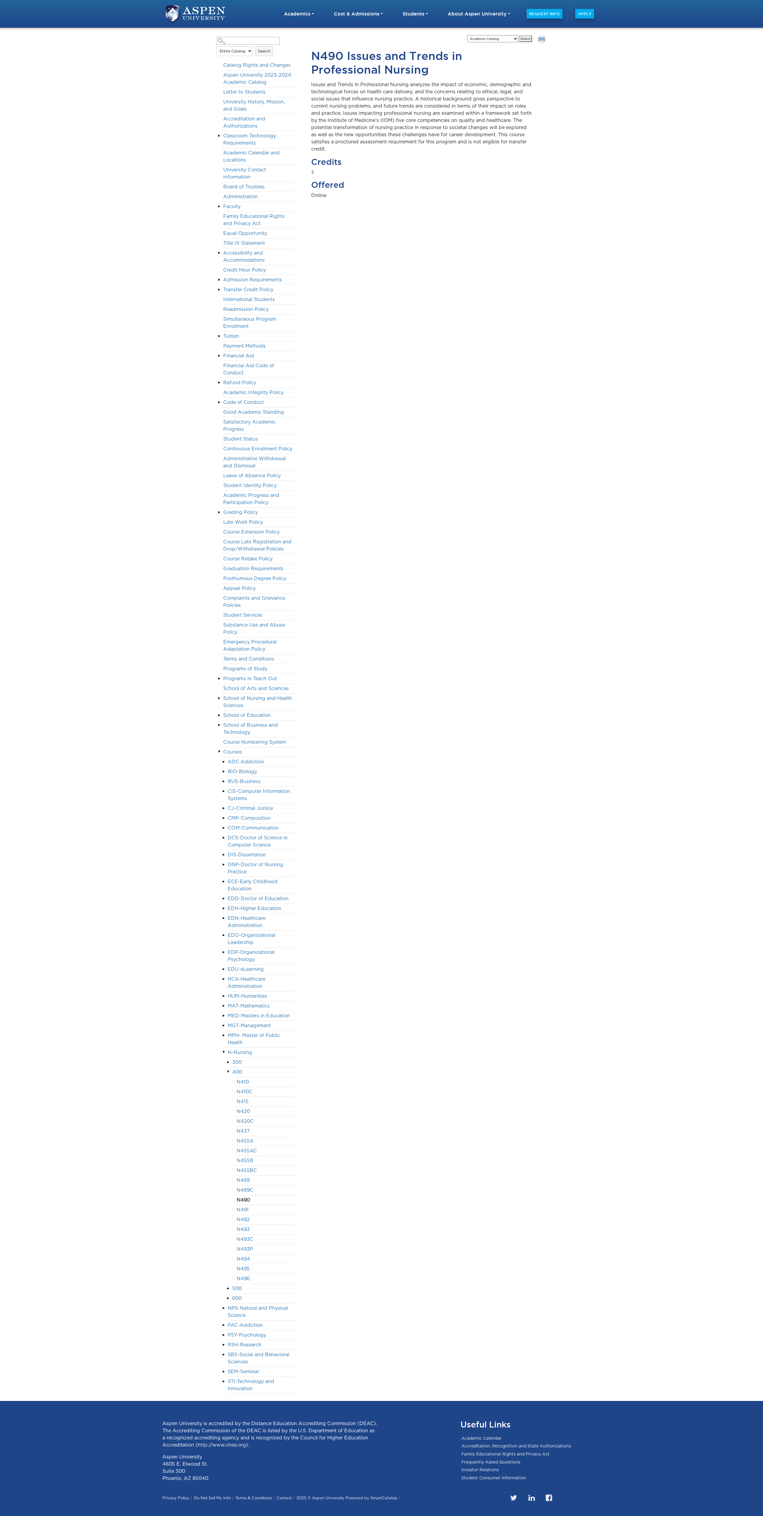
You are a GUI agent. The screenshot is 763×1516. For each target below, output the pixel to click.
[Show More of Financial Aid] (219, 356)
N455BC (247, 1170)
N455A (245, 1141)
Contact (284, 1498)
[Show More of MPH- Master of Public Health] (224, 1035)
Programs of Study (245, 669)
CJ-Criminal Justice (250, 808)
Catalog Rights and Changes (257, 65)
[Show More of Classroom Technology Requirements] (219, 136)
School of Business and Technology (250, 728)
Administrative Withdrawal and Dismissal (254, 462)
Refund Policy (239, 382)
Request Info (544, 14)
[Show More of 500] (228, 1288)
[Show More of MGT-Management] (224, 1025)
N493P (245, 1249)
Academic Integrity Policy (253, 392)
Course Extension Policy (251, 532)
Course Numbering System (254, 742)
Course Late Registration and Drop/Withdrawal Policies (257, 545)
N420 (243, 1111)
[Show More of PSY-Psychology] (224, 1335)
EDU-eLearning (246, 969)
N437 (243, 1131)
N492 (243, 1219)
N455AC (247, 1151)
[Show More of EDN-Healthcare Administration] (224, 918)
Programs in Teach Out (250, 678)
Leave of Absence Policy (252, 475)
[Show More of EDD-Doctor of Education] (224, 898)
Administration (240, 196)
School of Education (247, 715)
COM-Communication (253, 828)
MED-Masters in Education (259, 1016)
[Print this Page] (542, 39)
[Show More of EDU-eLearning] (224, 969)
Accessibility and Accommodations (244, 256)
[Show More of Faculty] (219, 206)
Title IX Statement (244, 243)
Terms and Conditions (248, 659)
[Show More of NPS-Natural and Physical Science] (224, 1308)
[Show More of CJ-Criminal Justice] (224, 808)
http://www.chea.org (222, 1445)
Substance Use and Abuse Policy (254, 628)
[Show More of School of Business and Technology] (219, 725)
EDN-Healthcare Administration (247, 921)
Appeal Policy (239, 588)
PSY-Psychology (247, 1335)
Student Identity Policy (250, 485)
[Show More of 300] (228, 1062)
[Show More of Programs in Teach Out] (219, 678)
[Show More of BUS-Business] (224, 781)
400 (237, 1072)
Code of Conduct (243, 402)
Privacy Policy (175, 1498)
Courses (232, 752)
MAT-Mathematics (249, 1006)
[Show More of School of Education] (219, 715)
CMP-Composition (249, 818)
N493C (245, 1239)
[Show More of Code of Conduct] (219, 402)
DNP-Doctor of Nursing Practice (255, 868)
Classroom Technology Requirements (249, 139)
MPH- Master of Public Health (254, 1039)
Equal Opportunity (245, 233)
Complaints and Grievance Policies (254, 601)
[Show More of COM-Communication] (224, 828)
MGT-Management (249, 1025)
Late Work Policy (243, 522)
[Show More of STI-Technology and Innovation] (224, 1381)
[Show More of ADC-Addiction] (224, 762)
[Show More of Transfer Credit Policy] (219, 289)
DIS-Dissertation (247, 855)
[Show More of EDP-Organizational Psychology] (224, 952)
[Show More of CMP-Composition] (224, 818)
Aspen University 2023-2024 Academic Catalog (257, 78)
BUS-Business (244, 781)
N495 (243, 1269)
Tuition (231, 336)
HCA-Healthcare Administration (246, 982)
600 (237, 1298)
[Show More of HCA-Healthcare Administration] (224, 979)
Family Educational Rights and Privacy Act (254, 219)
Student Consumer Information (493, 1477)
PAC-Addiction (245, 1325)
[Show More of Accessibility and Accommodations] (219, 253)
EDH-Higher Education (254, 908)
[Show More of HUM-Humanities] (224, 996)
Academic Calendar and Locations (251, 156)
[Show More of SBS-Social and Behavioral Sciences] (224, 1354)
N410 (243, 1082)
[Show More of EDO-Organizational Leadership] (224, 935)
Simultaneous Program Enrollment (249, 322)
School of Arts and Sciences (256, 688)
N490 (243, 1200)
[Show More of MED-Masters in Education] (224, 1016)
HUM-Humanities (247, 996)
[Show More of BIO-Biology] (224, 771)
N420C (245, 1121)
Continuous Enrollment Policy (257, 449)
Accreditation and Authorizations (244, 122)
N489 (243, 1180)
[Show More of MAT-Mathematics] (224, 1006)
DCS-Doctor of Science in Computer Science (258, 841)
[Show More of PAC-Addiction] (224, 1325)
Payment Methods (244, 346)
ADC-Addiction (246, 762)
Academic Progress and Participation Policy (251, 498)
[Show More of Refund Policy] (219, 382)
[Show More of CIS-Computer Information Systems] (224, 791)
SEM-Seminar (243, 1371)
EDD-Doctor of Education (258, 898)
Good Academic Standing (253, 412)
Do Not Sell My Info (212, 1498)
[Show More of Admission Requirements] (219, 280)
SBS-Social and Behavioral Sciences (258, 1358)
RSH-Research (244, 1345)
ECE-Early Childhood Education (252, 885)
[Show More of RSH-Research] (224, 1345)
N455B (245, 1160)
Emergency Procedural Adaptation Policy (250, 645)
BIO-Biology (242, 771)
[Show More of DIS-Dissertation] (224, 855)
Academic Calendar (481, 1438)
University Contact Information (244, 173)
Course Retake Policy (248, 559)
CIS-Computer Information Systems (259, 794)
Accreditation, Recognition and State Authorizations (516, 1446)
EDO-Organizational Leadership (251, 938)
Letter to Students (244, 92)
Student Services (242, 615)
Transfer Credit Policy (248, 289)
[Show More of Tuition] (219, 336)
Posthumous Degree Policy (254, 578)
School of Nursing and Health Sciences (257, 701)
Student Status (240, 439)
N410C (244, 1092)
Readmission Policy (246, 309)
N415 (243, 1101)
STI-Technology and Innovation (251, 1385)
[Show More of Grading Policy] (219, 512)
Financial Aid (238, 356)
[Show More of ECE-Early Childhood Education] (224, 881)
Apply (584, 14)
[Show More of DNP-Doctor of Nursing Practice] (224, 864)
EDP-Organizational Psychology (251, 955)
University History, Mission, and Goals (254, 105)
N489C (245, 1190)
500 (237, 1288)
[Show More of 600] (228, 1298)
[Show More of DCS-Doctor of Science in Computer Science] (224, 838)
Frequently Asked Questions (490, 1462)
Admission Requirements (252, 280)
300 (237, 1062)
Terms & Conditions (253, 1498)
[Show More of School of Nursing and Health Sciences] (219, 698)
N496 (243, 1278)
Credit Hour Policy (244, 270)
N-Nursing (240, 1052)
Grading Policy (240, 512)
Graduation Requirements (253, 568)
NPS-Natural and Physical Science (258, 1311)
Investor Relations (480, 1469)
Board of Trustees (244, 187)
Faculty (232, 206)
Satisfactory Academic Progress (249, 425)
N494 (243, 1259)
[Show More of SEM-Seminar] (224, 1371)
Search (264, 51)
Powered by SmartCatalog (371, 1498)
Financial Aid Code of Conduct (248, 369)
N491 (243, 1210)
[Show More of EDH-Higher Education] (224, 908)
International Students (249, 299)
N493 (243, 1229)
